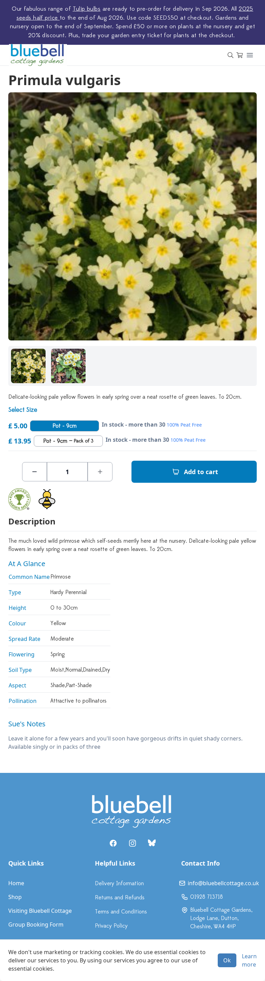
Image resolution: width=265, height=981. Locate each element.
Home (16, 883)
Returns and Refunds (120, 897)
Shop (15, 897)
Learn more (249, 960)
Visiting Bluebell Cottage (40, 910)
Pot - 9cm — (68, 441)
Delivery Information (119, 883)
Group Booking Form (35, 924)
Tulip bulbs (87, 9)
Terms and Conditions (121, 911)
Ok (227, 960)
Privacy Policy (111, 925)
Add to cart (201, 472)
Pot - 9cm (64, 425)
